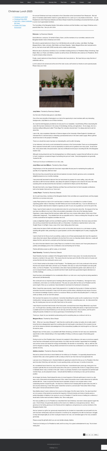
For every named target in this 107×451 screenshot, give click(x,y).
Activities (73, 2)
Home (21, 2)
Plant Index (64, 2)
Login (89, 2)
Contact (82, 2)
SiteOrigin (52, 447)
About (29, 2)
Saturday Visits (53, 2)
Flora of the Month (40, 2)
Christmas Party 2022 (20, 19)
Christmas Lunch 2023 (20, 11)
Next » (96, 434)
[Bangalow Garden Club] (9, 2)
